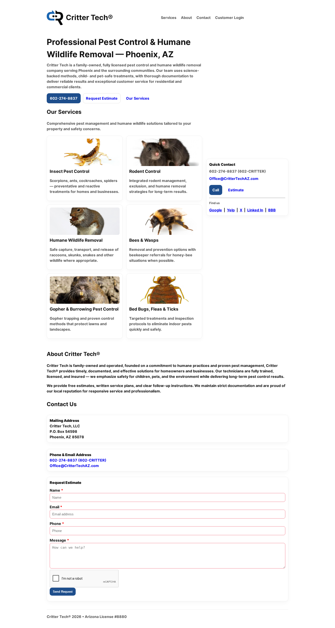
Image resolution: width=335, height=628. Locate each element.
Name (56, 490)
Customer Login (229, 17)
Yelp (231, 210)
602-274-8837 (63, 98)
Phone (57, 523)
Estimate (236, 190)
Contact (203, 17)
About (186, 17)
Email (56, 507)
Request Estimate (102, 98)
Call (215, 190)
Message (59, 540)
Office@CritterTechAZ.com (233, 178)
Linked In (255, 210)
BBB (272, 210)
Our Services (137, 98)
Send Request (62, 591)
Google (215, 210)
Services (168, 17)
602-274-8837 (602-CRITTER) (78, 460)
